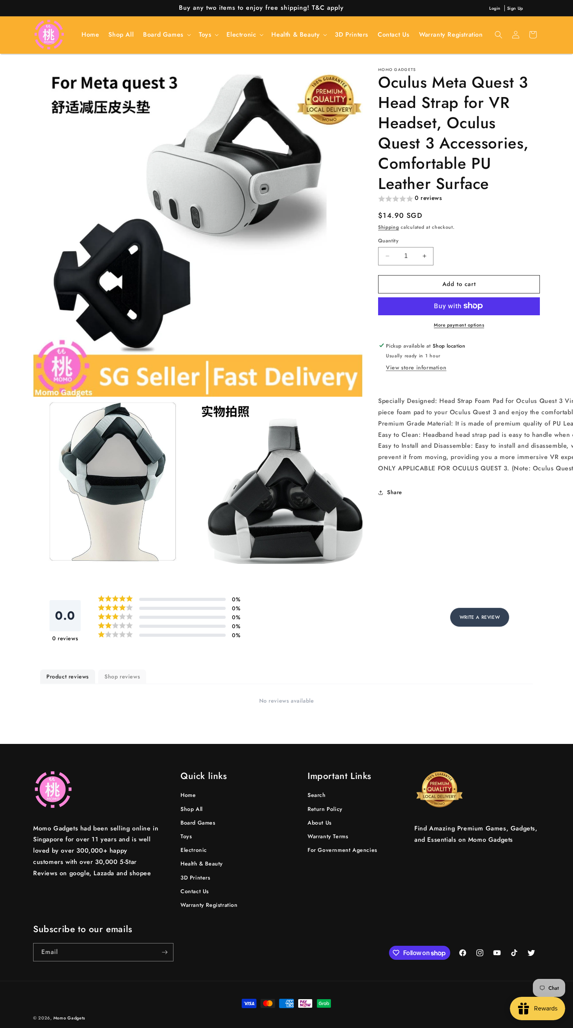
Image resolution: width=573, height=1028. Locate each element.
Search (317, 795)
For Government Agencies (342, 850)
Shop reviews (122, 676)
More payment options (459, 324)
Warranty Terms (328, 836)
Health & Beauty (201, 863)
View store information (416, 367)
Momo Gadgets (69, 1018)
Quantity (388, 240)
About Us (320, 823)
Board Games (198, 823)
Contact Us (194, 891)
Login (494, 8)
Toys (186, 836)
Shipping (388, 227)
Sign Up (515, 8)
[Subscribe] (164, 952)
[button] (166, 35)
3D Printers (195, 877)
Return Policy (325, 809)
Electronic (193, 850)
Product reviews (67, 676)
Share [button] (394, 492)
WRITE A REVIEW (480, 617)
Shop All (191, 809)
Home (188, 795)
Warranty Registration (209, 905)
